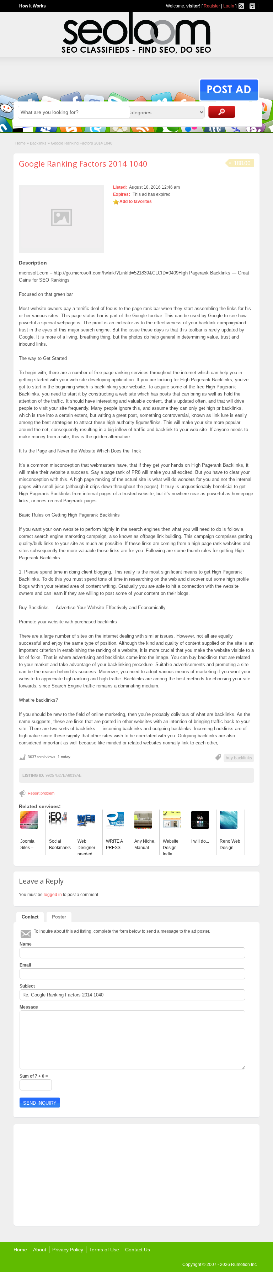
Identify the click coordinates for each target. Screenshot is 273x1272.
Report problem (41, 793)
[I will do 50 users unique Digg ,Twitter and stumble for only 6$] (200, 827)
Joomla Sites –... (28, 844)
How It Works (32, 6)
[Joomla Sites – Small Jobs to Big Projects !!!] (29, 827)
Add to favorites (135, 201)
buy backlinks (239, 757)
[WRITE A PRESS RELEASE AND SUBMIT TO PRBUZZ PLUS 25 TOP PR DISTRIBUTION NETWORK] (115, 827)
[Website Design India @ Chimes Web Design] (172, 827)
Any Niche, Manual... (144, 844)
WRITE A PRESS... (115, 844)
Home (20, 143)
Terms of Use (104, 1249)
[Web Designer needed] (86, 827)
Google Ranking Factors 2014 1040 (83, 163)
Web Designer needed (86, 848)
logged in (53, 894)
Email (25, 965)
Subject (27, 986)
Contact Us (137, 1249)
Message (29, 1007)
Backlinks (38, 143)
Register (212, 6)
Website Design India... (170, 848)
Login (228, 6)
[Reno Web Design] (228, 827)
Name (26, 944)
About (39, 1249)
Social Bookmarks (60, 844)
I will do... (200, 841)
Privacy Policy (67, 1249)
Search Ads (221, 112)
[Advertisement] (72, 1174)
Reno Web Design (230, 844)
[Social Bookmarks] (58, 827)
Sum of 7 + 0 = (34, 1076)
